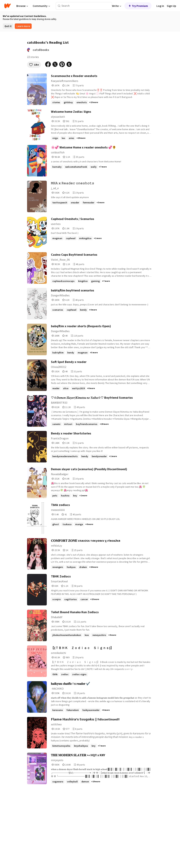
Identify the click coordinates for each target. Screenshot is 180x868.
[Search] (59, 6)
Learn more (23, 26)
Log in (160, 6)
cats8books (41, 50)
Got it (8, 26)
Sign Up (171, 6)
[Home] (7, 5)
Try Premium (140, 6)
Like (36, 64)
